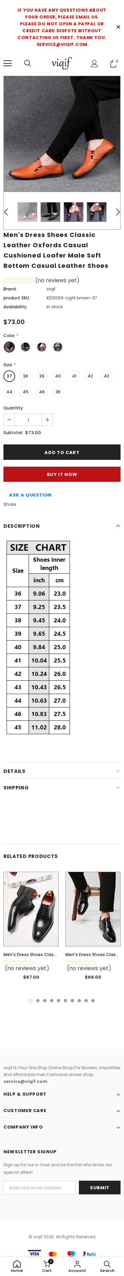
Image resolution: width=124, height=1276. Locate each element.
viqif (50, 289)
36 (58, 392)
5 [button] (58, 1000)
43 (106, 376)
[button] (41, 281)
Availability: (15, 307)
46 (42, 392)
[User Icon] (94, 63)
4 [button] (51, 1000)
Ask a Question (30, 495)
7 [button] (72, 1000)
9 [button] (86, 1000)
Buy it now (62, 474)
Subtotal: (13, 433)
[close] (118, 27)
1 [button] (31, 1000)
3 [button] (44, 1000)
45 (26, 392)
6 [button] (65, 1000)
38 (25, 376)
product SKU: (16, 298)
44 (9, 392)
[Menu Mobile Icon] (7, 63)
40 (58, 376)
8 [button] (79, 1000)
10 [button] (93, 1000)
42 (90, 376)
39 (41, 376)
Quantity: (13, 408)
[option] (62, 134)
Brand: (10, 289)
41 (74, 376)
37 (9, 376)
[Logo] (62, 63)
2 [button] (38, 1000)
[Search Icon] (27, 63)
